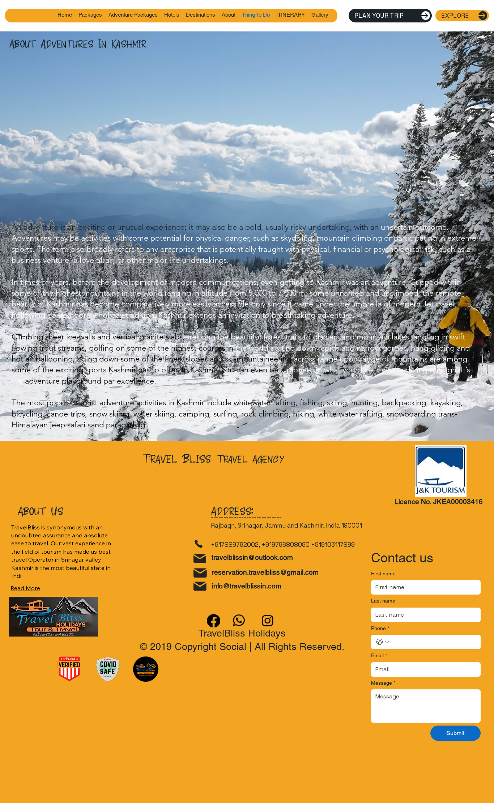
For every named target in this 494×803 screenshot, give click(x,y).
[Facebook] (213, 620)
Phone (380, 628)
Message (383, 683)
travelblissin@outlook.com (252, 557)
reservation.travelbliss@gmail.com (265, 572)
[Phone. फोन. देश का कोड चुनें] (382, 642)
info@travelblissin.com (246, 586)
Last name (383, 601)
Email (379, 655)
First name (383, 573)
